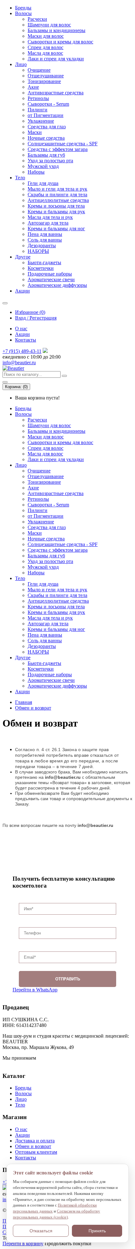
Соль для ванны (45, 240)
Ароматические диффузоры (57, 285)
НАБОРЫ (38, 251)
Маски (35, 132)
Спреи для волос (45, 47)
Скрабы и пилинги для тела (57, 194)
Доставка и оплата (35, 1140)
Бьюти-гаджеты (44, 262)
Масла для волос (45, 53)
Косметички (41, 268)
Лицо (21, 64)
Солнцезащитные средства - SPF (63, 143)
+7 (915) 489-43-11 (22, 351)
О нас (21, 328)
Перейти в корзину (23, 1243)
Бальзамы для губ (46, 155)
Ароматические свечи (51, 279)
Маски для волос (46, 36)
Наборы (36, 172)
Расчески (37, 19)
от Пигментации (45, 115)
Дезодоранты (42, 245)
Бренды (23, 7)
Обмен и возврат (33, 708)
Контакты (25, 340)
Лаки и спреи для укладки (56, 58)
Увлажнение (41, 121)
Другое (22, 256)
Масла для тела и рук (50, 217)
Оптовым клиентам (36, 1152)
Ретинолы (38, 98)
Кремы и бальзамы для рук (56, 211)
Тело (20, 177)
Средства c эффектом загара (58, 149)
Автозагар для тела (48, 223)
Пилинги (37, 109)
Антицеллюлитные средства (58, 200)
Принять (97, 1230)
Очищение (39, 70)
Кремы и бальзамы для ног (56, 228)
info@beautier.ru (19, 362)
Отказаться (41, 1230)
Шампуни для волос (49, 24)
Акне (33, 87)
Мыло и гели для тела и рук (57, 189)
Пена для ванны (45, 234)
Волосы (23, 13)
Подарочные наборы (50, 273)
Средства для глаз (47, 126)
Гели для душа (43, 183)
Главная (23, 702)
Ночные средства (46, 138)
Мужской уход (43, 166)
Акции (22, 290)
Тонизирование (44, 81)
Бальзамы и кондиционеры (56, 30)
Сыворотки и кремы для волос (60, 41)
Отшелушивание (46, 75)
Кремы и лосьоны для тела (56, 206)
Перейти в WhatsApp (35, 989)
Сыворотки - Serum (48, 104)
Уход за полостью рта (50, 160)
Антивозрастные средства (56, 92)
